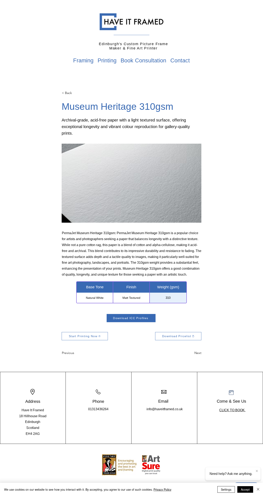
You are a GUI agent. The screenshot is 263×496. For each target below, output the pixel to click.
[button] (75, 93)
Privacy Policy (162, 489)
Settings (226, 489)
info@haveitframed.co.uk (164, 409)
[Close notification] (256, 471)
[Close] (258, 489)
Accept (245, 489)
